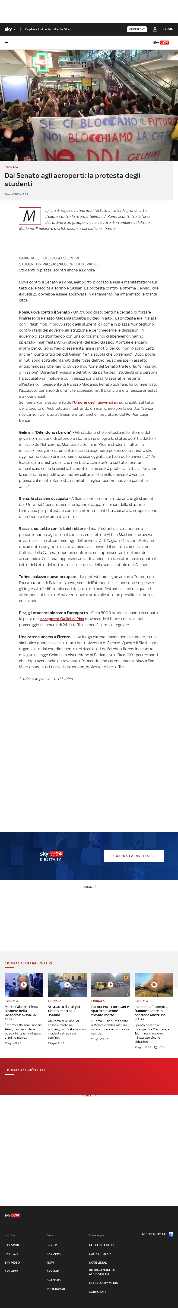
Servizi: (52, 1235)
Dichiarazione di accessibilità (101, 1272)
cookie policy (100, 1254)
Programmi (56, 1289)
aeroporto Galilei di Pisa (62, 618)
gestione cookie (102, 1245)
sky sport (13, 1245)
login (168, 29)
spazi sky (54, 1280)
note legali (98, 1262)
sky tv (52, 1245)
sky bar (53, 1271)
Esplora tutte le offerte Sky (47, 29)
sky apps (54, 1254)
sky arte (11, 1271)
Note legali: (97, 1235)
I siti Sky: (10, 1235)
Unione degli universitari (96, 402)
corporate (97, 1291)
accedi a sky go (154, 1234)
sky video (12, 1262)
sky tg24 (12, 1254)
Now (50, 1262)
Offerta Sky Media (103, 1283)
